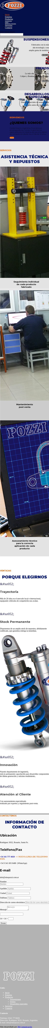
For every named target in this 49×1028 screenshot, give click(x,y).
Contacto (8, 28)
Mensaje (3, 910)
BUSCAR (45, 55)
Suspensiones (8, 21)
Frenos (6, 22)
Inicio (7, 15)
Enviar (3, 923)
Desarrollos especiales (10, 23)
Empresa (8, 17)
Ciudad (3, 893)
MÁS (12, 138)
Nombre (3, 882)
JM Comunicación (24, 1027)
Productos (9, 19)
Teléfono (3, 898)
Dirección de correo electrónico (12, 902)
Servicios (8, 25)
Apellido (3, 889)
